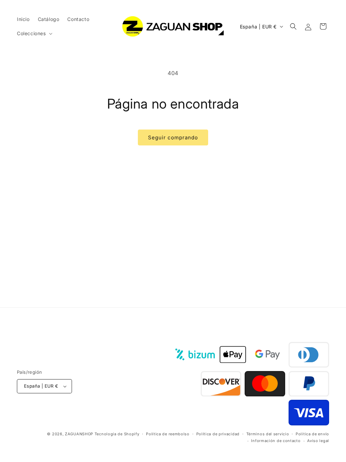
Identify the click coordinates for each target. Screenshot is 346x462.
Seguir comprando (173, 137)
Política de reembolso (168, 434)
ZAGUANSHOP (79, 434)
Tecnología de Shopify (117, 434)
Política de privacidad (218, 434)
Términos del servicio (267, 434)
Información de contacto (275, 440)
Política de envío (312, 434)
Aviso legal (318, 440)
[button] (34, 33)
